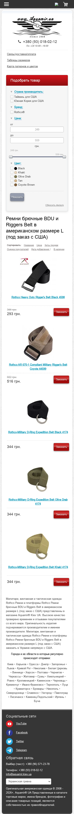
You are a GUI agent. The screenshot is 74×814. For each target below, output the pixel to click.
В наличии (59, 249)
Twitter (20, 741)
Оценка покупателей (18, 249)
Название (29, 245)
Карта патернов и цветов (22, 66)
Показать (17, 197)
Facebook (22, 732)
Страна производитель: (29, 91)
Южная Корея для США (28, 100)
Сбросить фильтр (54, 205)
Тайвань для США (25, 96)
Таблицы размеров (18, 60)
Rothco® (19, 112)
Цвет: (17, 163)
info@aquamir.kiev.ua (18, 774)
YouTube (21, 723)
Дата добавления (40, 249)
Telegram (21, 750)
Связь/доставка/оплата (21, 54)
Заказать (61, 311)
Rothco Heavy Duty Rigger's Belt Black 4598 (38, 297)
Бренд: (18, 107)
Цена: (18, 118)
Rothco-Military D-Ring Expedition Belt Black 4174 (38, 432)
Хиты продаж (51, 245)
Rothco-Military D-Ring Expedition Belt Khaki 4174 (38, 567)
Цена (39, 245)
